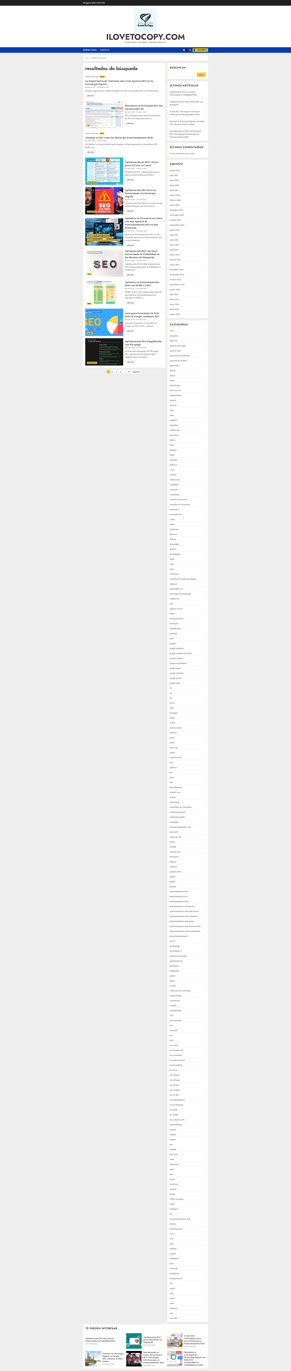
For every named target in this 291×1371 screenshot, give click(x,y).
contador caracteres (178, 499)
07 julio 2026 (142, 200)
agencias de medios (178, 360)
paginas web (175, 871)
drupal (173, 549)
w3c (171, 1239)
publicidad (174, 971)
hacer (172, 703)
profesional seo (176, 961)
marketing (106, 235)
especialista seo (176, 589)
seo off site (174, 1085)
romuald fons (175, 1010)
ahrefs (172, 370)
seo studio (174, 1114)
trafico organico (177, 1199)
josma (172, 752)
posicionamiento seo (178, 896)
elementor (174, 574)
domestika (174, 544)
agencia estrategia (178, 345)
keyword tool (175, 757)
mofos (102, 133)
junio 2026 (174, 180)
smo (171, 1174)
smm (172, 1169)
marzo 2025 (175, 254)
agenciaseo (174, 365)
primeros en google (178, 956)
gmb (172, 638)
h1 (171, 688)
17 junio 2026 (142, 260)
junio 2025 (174, 240)
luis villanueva (176, 787)
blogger (173, 450)
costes (172, 519)
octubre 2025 (175, 220)
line (171, 762)
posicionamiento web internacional (185, 926)
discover (173, 534)
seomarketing (176, 1124)
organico (173, 866)
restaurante (175, 1000)
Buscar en (178, 68)
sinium (173, 1139)
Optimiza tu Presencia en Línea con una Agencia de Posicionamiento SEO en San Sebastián (143, 223)
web (171, 1244)
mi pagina (174, 822)
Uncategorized (92, 182)
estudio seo (174, 598)
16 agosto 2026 (109, 1364)
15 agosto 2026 (150, 1365)
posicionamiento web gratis (182, 921)
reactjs (173, 986)
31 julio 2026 (142, 112)
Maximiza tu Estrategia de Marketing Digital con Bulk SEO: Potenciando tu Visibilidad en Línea (194, 1358)
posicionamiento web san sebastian (98, 240)
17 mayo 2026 (142, 348)
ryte (171, 1015)
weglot (173, 1253)
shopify (173, 1134)
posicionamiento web (106, 237)
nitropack (174, 856)
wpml (172, 1288)
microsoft (174, 832)
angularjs (174, 425)
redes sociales (176, 995)
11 (129, 372)
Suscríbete (202, 50)
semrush (173, 1030)
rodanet (173, 1005)
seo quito (174, 1109)
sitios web (174, 1164)
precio (172, 941)
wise (172, 1263)
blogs (172, 455)
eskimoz (173, 584)
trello (172, 1204)
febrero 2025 (175, 259)
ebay (172, 569)
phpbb (172, 876)
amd (172, 410)
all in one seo (175, 390)
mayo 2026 (174, 185)
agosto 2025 (175, 230)
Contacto (104, 50)
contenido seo (176, 514)
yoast (172, 1303)
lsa (171, 772)
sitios (172, 1159)
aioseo (172, 375)
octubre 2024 (175, 279)
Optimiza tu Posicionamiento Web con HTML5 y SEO (142, 284)
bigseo (102, 77)
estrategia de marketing (180, 594)
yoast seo (174, 1308)
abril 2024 (174, 309)
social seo (174, 1184)
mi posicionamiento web (180, 827)
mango (173, 797)
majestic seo (175, 792)
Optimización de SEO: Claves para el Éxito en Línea (141, 164)
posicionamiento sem (179, 891)
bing (172, 445)
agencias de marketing (94, 235)
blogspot (173, 460)
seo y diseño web (177, 1119)
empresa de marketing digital (183, 579)
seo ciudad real (176, 1050)
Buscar (201, 75)
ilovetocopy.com (145, 37)
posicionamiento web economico (184, 916)
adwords (173, 340)
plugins (173, 886)
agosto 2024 (175, 289)
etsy (171, 603)
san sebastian (115, 240)
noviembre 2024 (177, 274)
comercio (174, 489)
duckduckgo (175, 554)
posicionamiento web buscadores (184, 911)
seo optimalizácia (177, 1100)
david (172, 524)
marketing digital (177, 812)
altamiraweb (175, 395)
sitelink (173, 1149)
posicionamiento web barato (182, 906)
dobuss (173, 539)
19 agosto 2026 (92, 1344)
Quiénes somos (90, 50)
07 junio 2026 (142, 288)
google (90, 333)
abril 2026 (174, 190)
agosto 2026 (175, 170)
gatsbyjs (173, 633)
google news (175, 668)
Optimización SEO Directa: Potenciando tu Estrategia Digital (140, 193)
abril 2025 (174, 250)
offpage (173, 861)
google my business (178, 663)
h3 (171, 698)
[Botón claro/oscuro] (185, 50)
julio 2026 (174, 175)
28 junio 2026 (142, 231)
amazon (173, 405)
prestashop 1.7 (176, 951)
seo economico (176, 1055)
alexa (172, 380)
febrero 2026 (175, 200)
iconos (172, 723)
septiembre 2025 (177, 225)
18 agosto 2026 (150, 1345)
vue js (89, 274)
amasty (173, 400)
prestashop (174, 946)
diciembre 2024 (176, 269)
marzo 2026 (175, 195)
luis (171, 782)
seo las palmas (176, 1065)
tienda (172, 1194)
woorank (174, 1268)
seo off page (175, 1080)
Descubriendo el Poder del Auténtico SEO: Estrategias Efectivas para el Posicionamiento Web (186, 134)
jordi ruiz (174, 747)
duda (172, 559)
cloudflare (174, 484)
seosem (173, 1129)
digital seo (174, 529)
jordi (172, 742)
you (171, 1313)
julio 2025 (174, 235)
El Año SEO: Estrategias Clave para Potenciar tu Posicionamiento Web (194, 1340)
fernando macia (176, 618)
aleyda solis (175, 385)
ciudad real (175, 479)
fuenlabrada (175, 628)
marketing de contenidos (181, 807)
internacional (175, 728)
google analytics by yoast (180, 653)
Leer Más (90, 96)
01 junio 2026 (142, 319)
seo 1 (172, 1040)
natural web (175, 852)
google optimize (177, 673)
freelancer (174, 623)
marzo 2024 (175, 314)
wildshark (174, 1258)
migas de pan (175, 837)
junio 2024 (174, 299)
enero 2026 (174, 205)
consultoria (174, 494)
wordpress (174, 1273)
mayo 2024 (174, 304)
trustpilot (174, 1209)
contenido (174, 509)
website (173, 1248)
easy (172, 564)
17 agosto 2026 (191, 1346)
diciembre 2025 (176, 210)
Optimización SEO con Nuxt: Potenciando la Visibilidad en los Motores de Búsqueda (142, 254)
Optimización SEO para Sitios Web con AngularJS (152, 1340)
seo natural (174, 1075)
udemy (173, 1224)
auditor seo (174, 430)
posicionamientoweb (179, 936)
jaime (172, 737)
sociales (173, 1189)
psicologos (174, 966)
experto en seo (176, 608)
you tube (173, 1318)
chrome (173, 474)
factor (172, 613)
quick (172, 981)
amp (172, 415)
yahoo (172, 1298)
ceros (172, 470)
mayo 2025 (174, 245)
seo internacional (177, 1060)
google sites (175, 683)
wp (171, 1283)
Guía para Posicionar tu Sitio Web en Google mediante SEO (142, 315)
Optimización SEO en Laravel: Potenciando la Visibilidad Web (100, 1339)
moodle (173, 847)
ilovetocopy (91, 87)
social (172, 1179)
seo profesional (176, 1105)
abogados (174, 336)
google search (176, 678)
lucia (172, 777)
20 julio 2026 (102, 141)
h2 (88, 125)
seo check (174, 1045)
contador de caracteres (180, 504)
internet (173, 732)
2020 (172, 331)
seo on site (174, 1095)
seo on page (175, 1090)
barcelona (174, 435)
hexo (172, 708)
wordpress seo (176, 1278)
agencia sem (175, 350)
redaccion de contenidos (180, 990)
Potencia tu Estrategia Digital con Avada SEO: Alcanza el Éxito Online (113, 1357)
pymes (172, 976)
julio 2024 (174, 294)
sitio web (174, 1154)
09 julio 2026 (142, 168)
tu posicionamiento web (180, 1219)
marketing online (93, 237)
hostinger (174, 713)
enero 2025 (174, 264)
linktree (173, 767)
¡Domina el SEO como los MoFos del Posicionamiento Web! (119, 137)
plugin (172, 881)
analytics (173, 420)
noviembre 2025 (177, 215)
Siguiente (136, 372)
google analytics (177, 648)
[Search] (190, 50)
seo (89, 243)
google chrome (176, 658)
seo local (173, 1070)
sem (171, 1025)
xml (171, 1293)
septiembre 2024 (177, 284)
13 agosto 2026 (103, 87)
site (171, 1144)
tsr (171, 1214)
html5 (89, 303)
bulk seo (173, 465)
